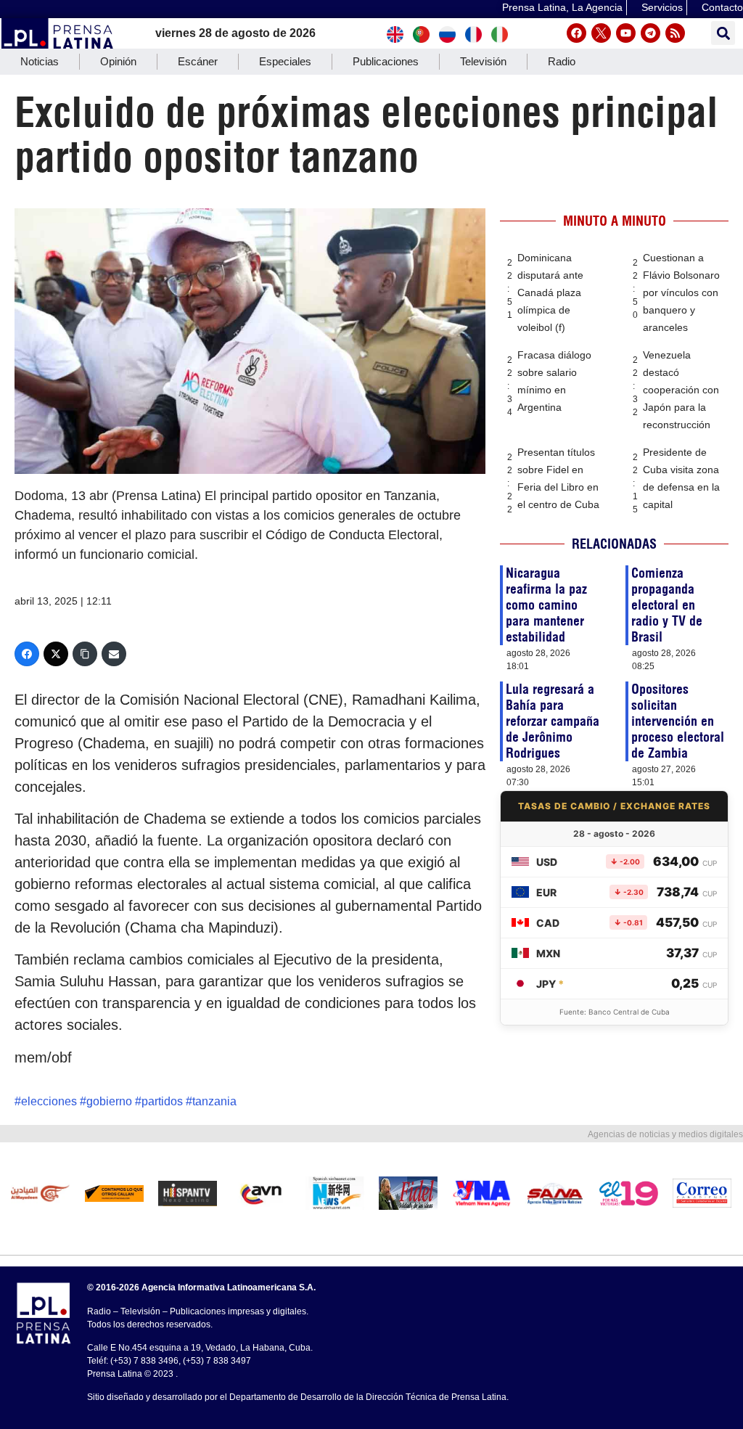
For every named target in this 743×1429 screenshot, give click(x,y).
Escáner (198, 61)
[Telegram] (650, 33)
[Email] (114, 654)
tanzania (214, 1101)
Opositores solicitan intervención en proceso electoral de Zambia (677, 721)
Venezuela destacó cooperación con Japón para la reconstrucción (681, 389)
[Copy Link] (85, 654)
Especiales (285, 61)
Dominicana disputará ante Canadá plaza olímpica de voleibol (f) (550, 292)
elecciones (49, 1101)
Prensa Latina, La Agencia (562, 7)
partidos (162, 1101)
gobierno (109, 1101)
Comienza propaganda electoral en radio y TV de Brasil (666, 605)
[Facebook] (576, 33)
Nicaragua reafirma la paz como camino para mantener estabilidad (546, 605)
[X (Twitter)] (56, 654)
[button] (723, 33)
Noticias (39, 61)
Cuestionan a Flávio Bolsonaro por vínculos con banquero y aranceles (681, 292)
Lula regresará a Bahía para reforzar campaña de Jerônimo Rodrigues (552, 721)
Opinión (118, 61)
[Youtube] (626, 33)
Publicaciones (386, 61)
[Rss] (675, 33)
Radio (561, 61)
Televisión (483, 61)
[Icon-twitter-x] (601, 33)
